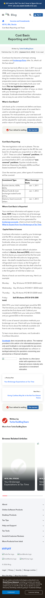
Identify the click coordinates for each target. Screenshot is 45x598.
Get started (33, 130)
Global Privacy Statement (11, 582)
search (30, 15)
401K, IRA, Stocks (9, 24)
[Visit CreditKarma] (9, 559)
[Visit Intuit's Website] (22, 548)
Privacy (10, 570)
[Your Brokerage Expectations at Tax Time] (18, 467)
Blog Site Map (7, 576)
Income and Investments (19, 21)
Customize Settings (33, 592)
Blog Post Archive (21, 576)
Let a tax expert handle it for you (25, 6)
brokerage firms (19, 60)
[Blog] (3, 21)
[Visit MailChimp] (26, 559)
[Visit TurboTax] (8, 554)
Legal (4, 570)
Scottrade (6, 341)
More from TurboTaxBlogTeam (14, 427)
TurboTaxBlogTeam (26, 49)
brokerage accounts (10, 222)
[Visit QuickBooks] (24, 554)
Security (18, 570)
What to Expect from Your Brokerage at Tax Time (21, 225)
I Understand (11, 592)
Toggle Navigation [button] (3, 15)
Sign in (39, 15)
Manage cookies (30, 570)
